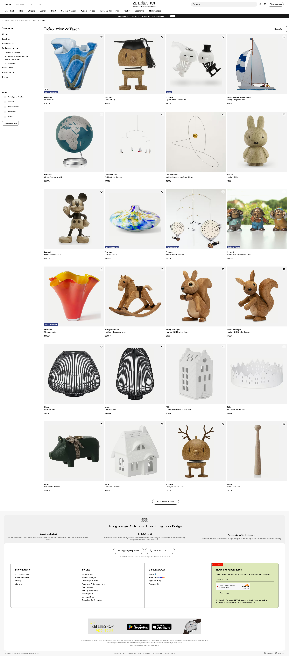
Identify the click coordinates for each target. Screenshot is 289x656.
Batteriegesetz (87, 593)
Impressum (117, 653)
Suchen (198, 4)
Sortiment (9, 4)
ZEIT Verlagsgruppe (22, 574)
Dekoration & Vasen (39, 20)
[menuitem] (10, 11)
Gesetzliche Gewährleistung (92, 600)
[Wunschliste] (265, 4)
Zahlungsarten (87, 587)
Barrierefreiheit (157, 653)
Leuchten (6, 39)
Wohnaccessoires (24, 20)
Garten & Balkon (9, 72)
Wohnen (13, 20)
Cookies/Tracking (169, 653)
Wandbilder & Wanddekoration (16, 56)
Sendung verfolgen (89, 577)
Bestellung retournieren (90, 580)
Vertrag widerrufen (89, 597)
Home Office (7, 68)
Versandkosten (87, 574)
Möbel (5, 34)
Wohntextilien (8, 43)
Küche (5, 77)
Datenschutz (132, 653)
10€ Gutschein (19, 4)
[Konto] (260, 4)
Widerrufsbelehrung (144, 653)
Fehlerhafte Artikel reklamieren (93, 584)
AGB (124, 653)
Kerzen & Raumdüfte (12, 60)
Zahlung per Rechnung (90, 590)
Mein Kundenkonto (22, 577)
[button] (279, 29)
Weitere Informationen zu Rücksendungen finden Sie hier (165, 643)
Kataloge (18, 580)
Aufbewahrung (10, 63)
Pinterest (281, 653)
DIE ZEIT (29, 4)
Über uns (18, 584)
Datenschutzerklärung (248, 602)
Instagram (270, 653)
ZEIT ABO (37, 4)
